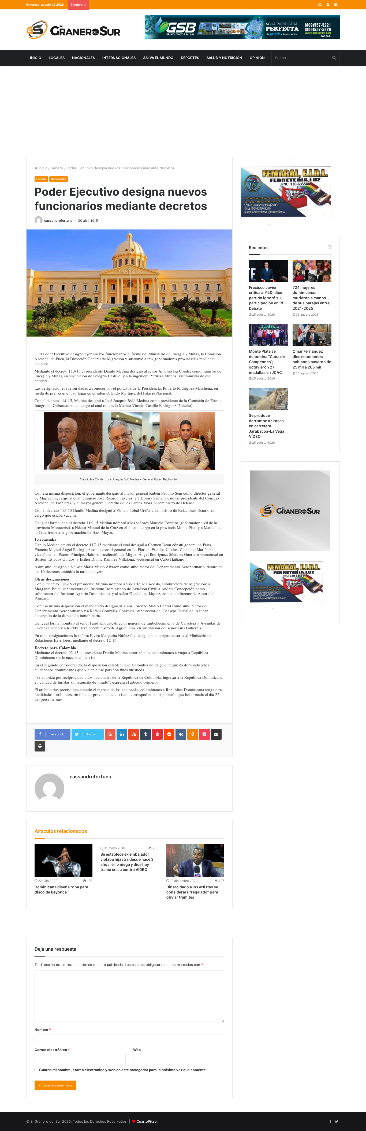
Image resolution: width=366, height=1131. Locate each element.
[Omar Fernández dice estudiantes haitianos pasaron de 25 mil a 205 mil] (312, 335)
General (57, 168)
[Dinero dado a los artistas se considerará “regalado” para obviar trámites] (195, 860)
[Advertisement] (183, 111)
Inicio (35, 58)
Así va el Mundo (158, 58)
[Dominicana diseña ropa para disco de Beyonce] (63, 860)
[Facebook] (330, 1121)
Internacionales (119, 58)
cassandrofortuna (58, 220)
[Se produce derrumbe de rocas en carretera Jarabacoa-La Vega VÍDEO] (268, 399)
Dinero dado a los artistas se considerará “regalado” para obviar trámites (192, 892)
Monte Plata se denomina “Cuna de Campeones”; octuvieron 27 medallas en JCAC (267, 361)
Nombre (43, 1029)
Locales (57, 58)
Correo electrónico (52, 1050)
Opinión (257, 58)
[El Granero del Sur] (73, 29)
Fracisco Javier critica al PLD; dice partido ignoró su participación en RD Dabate (267, 298)
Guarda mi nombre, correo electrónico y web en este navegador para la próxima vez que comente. (123, 1070)
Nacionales (83, 58)
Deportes (190, 58)
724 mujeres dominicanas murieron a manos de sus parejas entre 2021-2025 (311, 298)
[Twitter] (336, 1121)
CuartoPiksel (147, 1121)
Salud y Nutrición (224, 58)
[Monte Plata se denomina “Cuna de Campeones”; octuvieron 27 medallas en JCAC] (268, 335)
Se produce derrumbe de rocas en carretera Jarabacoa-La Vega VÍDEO (266, 426)
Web (137, 1050)
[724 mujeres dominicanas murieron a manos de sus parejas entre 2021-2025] (312, 271)
